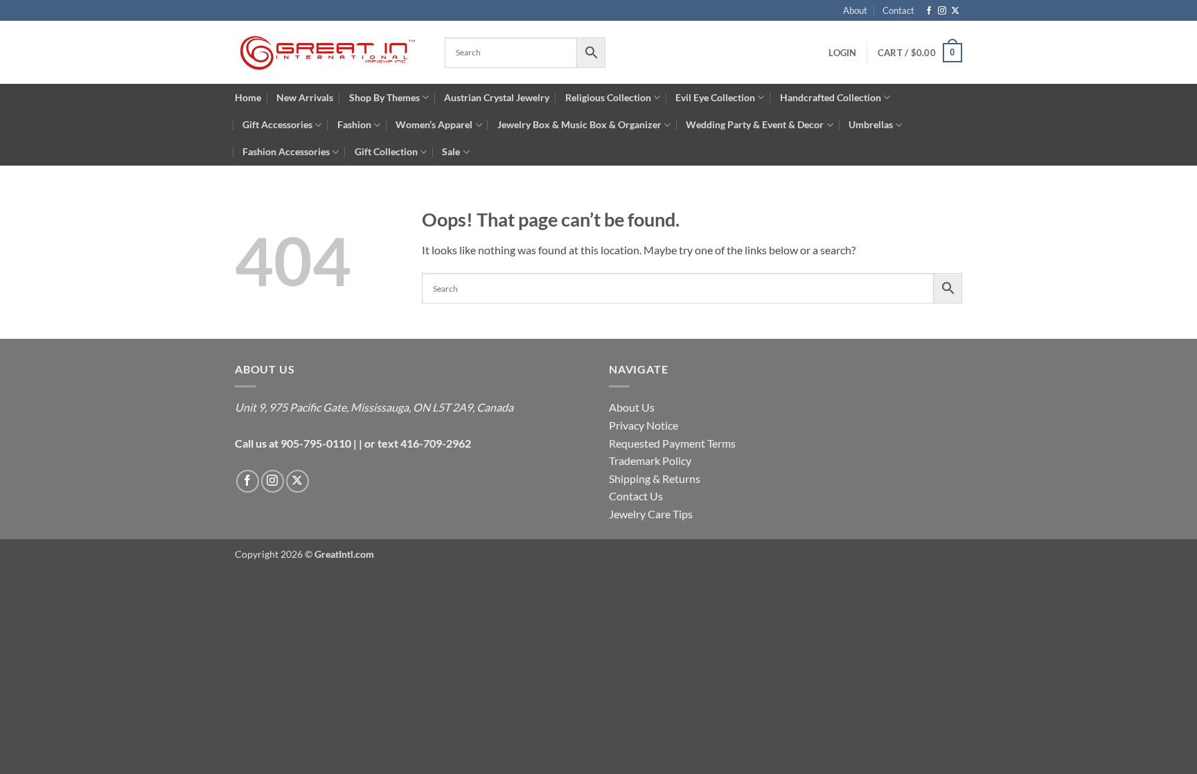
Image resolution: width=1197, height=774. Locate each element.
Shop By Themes (384, 97)
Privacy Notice (643, 425)
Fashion (354, 124)
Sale (451, 151)
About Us (632, 407)
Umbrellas (871, 124)
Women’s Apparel (434, 124)
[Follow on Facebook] (929, 11)
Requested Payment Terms (672, 443)
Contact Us (636, 495)
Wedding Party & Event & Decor (755, 124)
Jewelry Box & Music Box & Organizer (579, 124)
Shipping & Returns (654, 478)
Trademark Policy (650, 460)
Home (248, 97)
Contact (898, 10)
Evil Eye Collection (715, 97)
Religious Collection (608, 97)
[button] (920, 52)
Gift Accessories (277, 124)
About (855, 10)
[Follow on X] (955, 11)
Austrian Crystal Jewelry (496, 97)
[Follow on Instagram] (942, 11)
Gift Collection (386, 151)
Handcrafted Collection (830, 97)
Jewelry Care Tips (651, 513)
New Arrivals (304, 97)
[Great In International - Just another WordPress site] (329, 52)
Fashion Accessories (286, 151)
